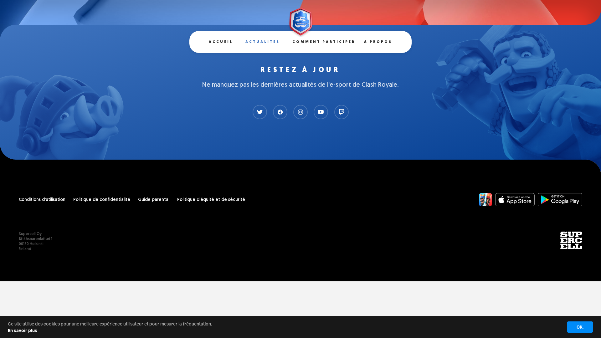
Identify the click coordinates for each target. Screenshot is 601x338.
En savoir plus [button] (22, 330)
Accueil (221, 42)
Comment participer (323, 42)
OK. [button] (580, 327)
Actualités (262, 42)
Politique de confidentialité (101, 199)
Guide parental (153, 199)
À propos (378, 42)
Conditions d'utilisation (42, 199)
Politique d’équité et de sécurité (211, 199)
